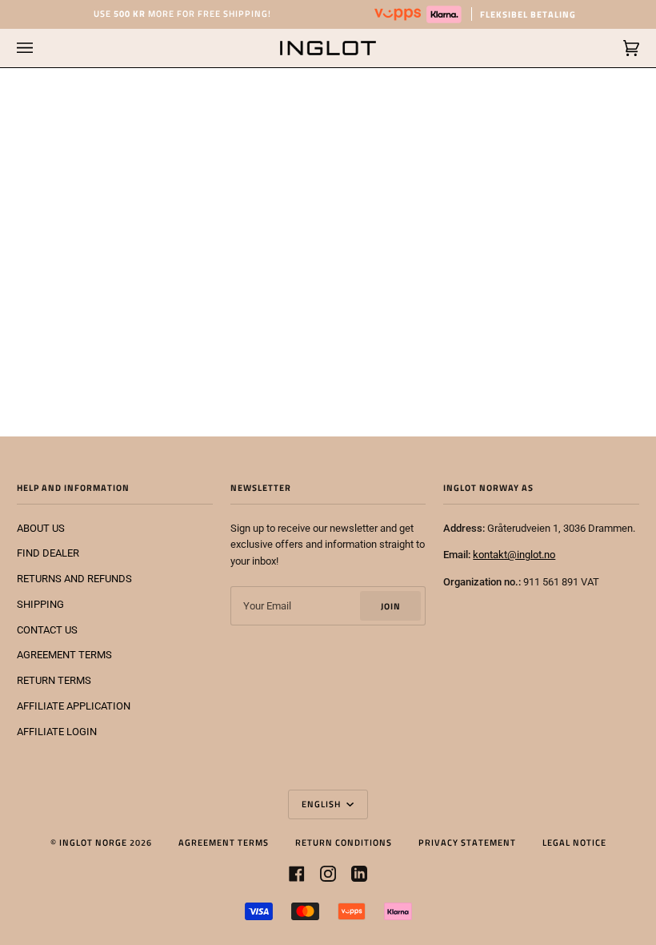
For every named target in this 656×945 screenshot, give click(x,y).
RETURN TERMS (54, 680)
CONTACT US (47, 630)
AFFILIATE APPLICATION (73, 706)
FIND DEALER (48, 553)
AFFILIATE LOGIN (57, 732)
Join (391, 606)
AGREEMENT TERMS (64, 655)
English (322, 803)
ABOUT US (41, 528)
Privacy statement (467, 842)
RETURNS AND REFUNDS (74, 579)
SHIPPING (40, 604)
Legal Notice (574, 842)
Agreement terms (223, 842)
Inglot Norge (93, 842)
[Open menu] (41, 48)
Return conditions (343, 842)
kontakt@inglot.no (514, 555)
